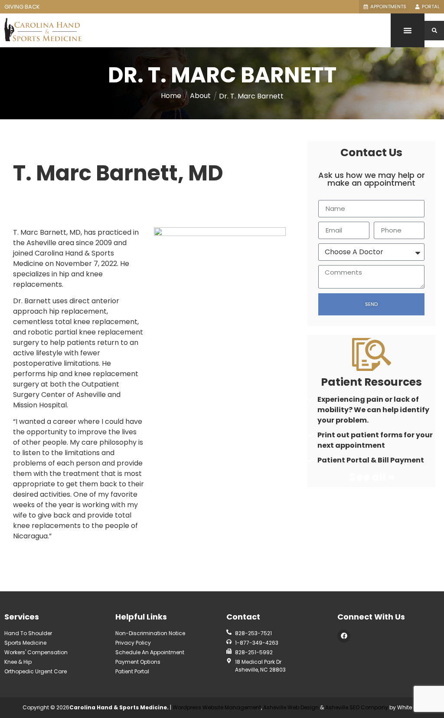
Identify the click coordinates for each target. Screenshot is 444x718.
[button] (434, 30)
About (200, 96)
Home (171, 96)
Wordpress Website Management (217, 707)
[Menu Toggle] (407, 30)
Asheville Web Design (291, 707)
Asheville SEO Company (356, 707)
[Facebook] (343, 636)
